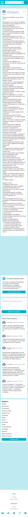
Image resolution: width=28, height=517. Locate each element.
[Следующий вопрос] (25, 11)
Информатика (6, 413)
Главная (14, 497)
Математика (5, 406)
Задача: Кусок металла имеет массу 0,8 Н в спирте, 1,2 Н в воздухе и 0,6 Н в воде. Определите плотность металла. (13, 340)
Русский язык (5, 408)
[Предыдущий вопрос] (23, 11)
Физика (4, 420)
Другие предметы (7, 433)
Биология (4, 431)
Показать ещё (14, 439)
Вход (14, 506)
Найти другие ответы (14, 292)
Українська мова (6, 411)
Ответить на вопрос (14, 311)
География (5, 429)
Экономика (5, 422)
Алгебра (4, 404)
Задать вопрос (14, 499)
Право (3, 424)
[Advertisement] (14, 246)
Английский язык (6, 427)
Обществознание (7, 436)
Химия (3, 417)
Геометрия (5, 415)
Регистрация (14, 509)
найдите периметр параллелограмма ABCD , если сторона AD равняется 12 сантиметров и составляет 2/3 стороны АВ (13, 328)
